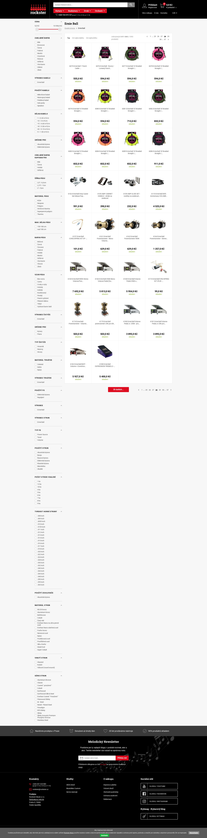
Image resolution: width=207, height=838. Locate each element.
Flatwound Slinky (43, 699)
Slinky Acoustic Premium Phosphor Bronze (46, 716)
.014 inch (40, 538)
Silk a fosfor (41, 644)
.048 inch (40, 576)
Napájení (40, 397)
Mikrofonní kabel (43, 95)
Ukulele (40, 469)
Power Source (42, 434)
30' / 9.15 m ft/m (43, 129)
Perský (39, 295)
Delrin (39, 367)
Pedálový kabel (43, 100)
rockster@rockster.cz (40, 789)
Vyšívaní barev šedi (44, 307)
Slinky (39, 713)
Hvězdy (40, 287)
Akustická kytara (43, 144)
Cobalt (39, 618)
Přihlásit (152, 5)
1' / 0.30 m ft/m (43, 118)
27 (162, 36)
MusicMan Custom (73, 788)
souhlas (103, 764)
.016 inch (40, 543)
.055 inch (40, 582)
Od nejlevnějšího (78, 38)
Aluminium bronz (43, 612)
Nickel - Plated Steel (44, 705)
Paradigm (41, 708)
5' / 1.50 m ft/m (43, 132)
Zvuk (86, 10)
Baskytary (73, 10)
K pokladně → (171, 7)
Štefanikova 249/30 (36, 800)
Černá (39, 48)
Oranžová (41, 56)
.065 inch (40, 585)
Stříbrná (40, 62)
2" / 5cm (40, 188)
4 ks (38, 490)
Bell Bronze (41, 615)
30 (160, 39)
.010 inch (40, 524)
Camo (39, 282)
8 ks (38, 501)
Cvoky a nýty (42, 284)
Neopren (40, 203)
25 (155, 36)
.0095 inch (41, 521)
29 (168, 36)
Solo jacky (41, 103)
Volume (40, 440)
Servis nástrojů (71, 792)
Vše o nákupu (147, 13)
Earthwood (41, 691)
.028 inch (40, 560)
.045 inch (40, 574)
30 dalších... (118, 389)
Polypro (40, 206)
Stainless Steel (42, 720)
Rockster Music (69, 833)
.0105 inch (41, 527)
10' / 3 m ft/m (42, 121)
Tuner (39, 437)
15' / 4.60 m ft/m (43, 124)
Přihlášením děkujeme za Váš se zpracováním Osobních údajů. (102, 765)
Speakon (40, 106)
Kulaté (39, 665)
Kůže (39, 200)
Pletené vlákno (42, 301)
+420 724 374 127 (65, 15)
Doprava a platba (110, 785)
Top (68, 38)
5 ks (38, 492)
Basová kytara (42, 458)
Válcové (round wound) (46, 668)
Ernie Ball (40, 82)
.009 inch (40, 519)
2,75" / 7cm (41, 185)
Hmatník (40, 346)
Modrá (39, 53)
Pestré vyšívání (43, 298)
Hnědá (39, 167)
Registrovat (152, 7)
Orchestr (99, 10)
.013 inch (40, 535)
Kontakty (164, 13)
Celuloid (40, 364)
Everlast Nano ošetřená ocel (47, 628)
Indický (40, 290)
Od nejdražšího (91, 38)
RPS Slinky (41, 710)
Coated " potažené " (44, 685)
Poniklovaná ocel (43, 639)
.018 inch (40, 549)
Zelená (39, 67)
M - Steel (40, 702)
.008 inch (40, 516)
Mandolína (41, 466)
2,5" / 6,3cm (41, 183)
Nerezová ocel (42, 633)
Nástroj (40, 349)
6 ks (38, 495)
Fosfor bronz (42, 630)
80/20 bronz (42, 609)
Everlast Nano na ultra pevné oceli (48, 624)
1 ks (38, 481)
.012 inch (40, 532)
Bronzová (41, 45)
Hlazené (40, 662)
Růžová (40, 59)
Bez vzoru (41, 279)
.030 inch (40, 563)
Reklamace (108, 799)
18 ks (39, 487)
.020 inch (40, 552)
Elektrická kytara (43, 147)
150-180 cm (41, 227)
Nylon (39, 370)
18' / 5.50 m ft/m (43, 126)
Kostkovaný (41, 293)
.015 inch (40, 541)
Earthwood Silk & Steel (45, 694)
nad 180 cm (41, 229)
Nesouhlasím (194, 833)
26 (158, 36)
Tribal (39, 304)
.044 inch (40, 571)
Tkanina (40, 214)
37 (165, 39)
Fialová (40, 51)
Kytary (58, 10)
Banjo (39, 455)
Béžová (40, 242)
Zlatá (39, 70)
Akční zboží (70, 785)
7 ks (38, 498)
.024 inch (40, 557)
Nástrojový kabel (43, 97)
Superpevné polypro (44, 211)
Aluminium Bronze (44, 680)
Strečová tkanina (43, 209)
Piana (39, 334)
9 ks (38, 503)
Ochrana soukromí (110, 796)
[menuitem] (174, 13)
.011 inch (40, 529)
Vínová (40, 264)
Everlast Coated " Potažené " (47, 696)
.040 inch (40, 568)
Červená (40, 247)
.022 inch (40, 554)
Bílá (38, 42)
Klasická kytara (43, 463)
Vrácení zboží (108, 788)
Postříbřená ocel (43, 641)
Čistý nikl (40, 621)
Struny (39, 352)
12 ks (39, 484)
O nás (156, 13)
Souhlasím (104, 835)
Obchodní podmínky (111, 792)
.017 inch (40, 546)
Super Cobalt (42, 650)
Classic (40, 683)
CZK (173, 13)
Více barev (41, 64)
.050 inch (40, 579)
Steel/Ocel (41, 647)
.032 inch (40, 565)
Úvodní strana (70, 28)
